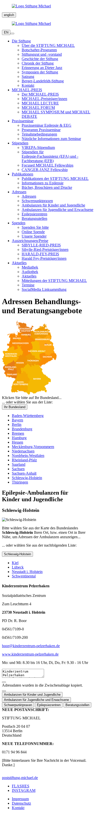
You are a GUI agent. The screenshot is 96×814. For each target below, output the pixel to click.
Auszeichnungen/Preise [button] (30, 241)
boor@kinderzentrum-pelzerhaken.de (31, 646)
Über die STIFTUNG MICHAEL (48, 45)
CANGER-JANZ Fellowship (45, 170)
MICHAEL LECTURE (40, 103)
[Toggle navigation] (12, 33)
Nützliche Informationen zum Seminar (51, 139)
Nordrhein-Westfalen (28, 455)
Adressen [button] (19, 192)
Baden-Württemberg (28, 416)
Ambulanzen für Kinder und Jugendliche (53, 205)
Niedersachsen (23, 451)
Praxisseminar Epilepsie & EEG (46, 125)
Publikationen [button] (22, 174)
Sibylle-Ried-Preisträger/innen (45, 249)
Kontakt (28, 85)
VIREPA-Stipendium (38, 147)
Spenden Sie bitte (35, 227)
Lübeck (18, 567)
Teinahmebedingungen (39, 134)
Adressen (29, 196)
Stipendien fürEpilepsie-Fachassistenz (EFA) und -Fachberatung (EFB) (50, 156)
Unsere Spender (34, 236)
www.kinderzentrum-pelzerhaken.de (30, 654)
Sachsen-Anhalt (24, 473)
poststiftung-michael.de (20, 778)
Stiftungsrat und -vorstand (42, 54)
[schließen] (4, 691)
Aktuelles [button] (19, 263)
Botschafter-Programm (39, 50)
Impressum (20, 799)
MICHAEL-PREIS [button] (27, 90)
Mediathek (30, 267)
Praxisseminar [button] (22, 121)
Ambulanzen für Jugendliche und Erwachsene (57, 210)
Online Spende (33, 232)
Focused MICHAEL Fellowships (47, 165)
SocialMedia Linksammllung (44, 289)
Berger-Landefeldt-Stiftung (43, 81)
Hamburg (19, 438)
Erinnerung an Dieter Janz (42, 68)
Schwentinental (24, 576)
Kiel (15, 563)
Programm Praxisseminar (41, 130)
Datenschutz (21, 803)
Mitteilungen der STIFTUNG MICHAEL (54, 280)
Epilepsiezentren (34, 214)
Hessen (17, 442)
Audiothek (30, 272)
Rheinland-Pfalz (24, 460)
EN (6, 32)
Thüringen (20, 482)
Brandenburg (22, 429)
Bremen (18, 433)
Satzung (28, 76)
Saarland (18, 464)
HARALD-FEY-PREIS (40, 254)
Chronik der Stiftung (38, 63)
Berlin (16, 424)
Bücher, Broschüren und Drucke (47, 187)
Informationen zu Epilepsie (43, 183)
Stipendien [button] (20, 143)
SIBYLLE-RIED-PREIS (41, 245)
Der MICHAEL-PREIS (40, 94)
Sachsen (18, 469)
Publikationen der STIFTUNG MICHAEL (55, 178)
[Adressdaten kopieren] (4, 682)
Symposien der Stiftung (40, 72)
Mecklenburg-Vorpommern (33, 447)
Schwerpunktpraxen (37, 201)
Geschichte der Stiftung (40, 59)
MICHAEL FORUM (38, 107)
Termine (28, 285)
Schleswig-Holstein (27, 478)
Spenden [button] (18, 223)
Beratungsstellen (34, 218)
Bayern (17, 420)
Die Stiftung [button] (21, 41)
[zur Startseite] (48, 6)
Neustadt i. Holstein (27, 572)
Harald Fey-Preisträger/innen (44, 258)
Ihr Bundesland (14, 407)
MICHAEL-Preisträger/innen (44, 99)
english (9, 15)
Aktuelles (29, 276)
